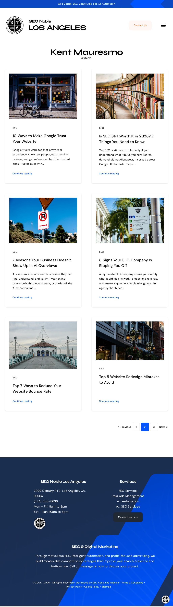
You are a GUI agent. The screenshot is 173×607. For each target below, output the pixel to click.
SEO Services (128, 491)
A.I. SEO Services (128, 506)
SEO (15, 127)
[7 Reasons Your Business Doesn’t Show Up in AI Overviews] (43, 200)
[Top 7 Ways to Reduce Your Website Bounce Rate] (43, 324)
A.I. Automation (128, 501)
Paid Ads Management (128, 496)
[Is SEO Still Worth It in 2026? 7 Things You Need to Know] (130, 76)
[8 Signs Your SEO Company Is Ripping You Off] (130, 200)
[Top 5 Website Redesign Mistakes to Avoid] (130, 324)
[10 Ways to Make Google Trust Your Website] (43, 76)
